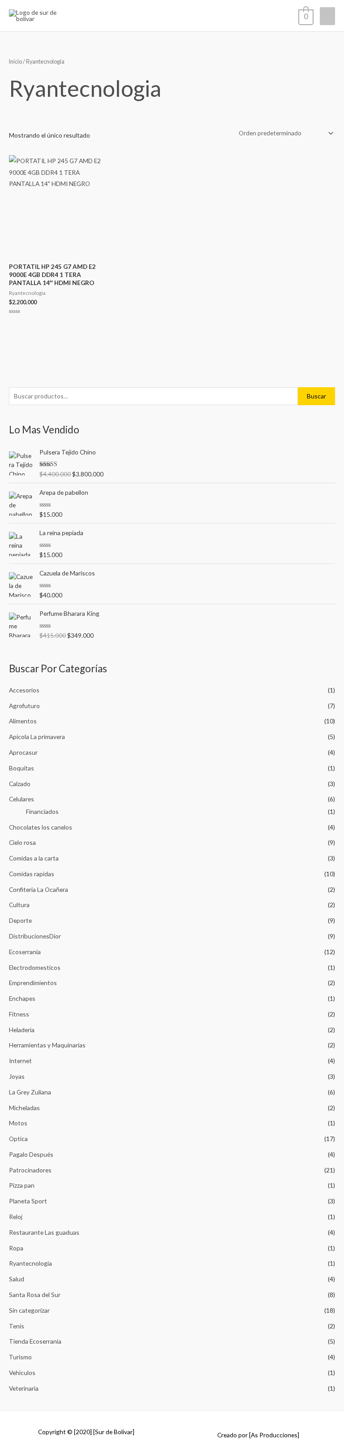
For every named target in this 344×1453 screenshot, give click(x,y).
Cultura (19, 904)
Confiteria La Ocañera (38, 889)
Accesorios (24, 690)
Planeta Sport (28, 1201)
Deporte (20, 920)
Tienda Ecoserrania (35, 1341)
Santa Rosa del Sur (34, 1294)
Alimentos (23, 721)
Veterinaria (24, 1388)
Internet (20, 1060)
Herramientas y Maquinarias (47, 1045)
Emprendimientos (33, 982)
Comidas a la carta (34, 858)
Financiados (42, 811)
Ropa (16, 1248)
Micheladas (24, 1107)
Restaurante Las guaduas (44, 1232)
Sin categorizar (29, 1310)
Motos (18, 1123)
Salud (16, 1279)
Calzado (19, 783)
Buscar (316, 396)
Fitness (19, 1014)
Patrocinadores (30, 1170)
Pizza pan (21, 1185)
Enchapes (22, 998)
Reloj (15, 1216)
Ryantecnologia (30, 1263)
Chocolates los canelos (40, 827)
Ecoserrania (25, 952)
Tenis (16, 1326)
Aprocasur (23, 752)
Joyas (17, 1076)
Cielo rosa (22, 842)
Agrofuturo (24, 705)
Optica (18, 1138)
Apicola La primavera (37, 736)
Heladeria (21, 1030)
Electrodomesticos (34, 967)
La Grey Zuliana (30, 1092)
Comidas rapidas (31, 874)
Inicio (15, 61)
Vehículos (22, 1372)
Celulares (21, 799)
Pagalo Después (31, 1154)
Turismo (20, 1357)
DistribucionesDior (35, 936)
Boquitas (21, 768)
